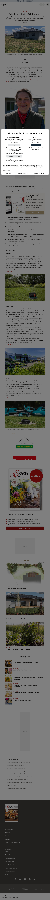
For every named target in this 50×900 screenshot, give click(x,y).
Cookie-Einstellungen (39, 173)
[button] (36, 145)
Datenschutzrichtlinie (23, 173)
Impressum (8, 173)
